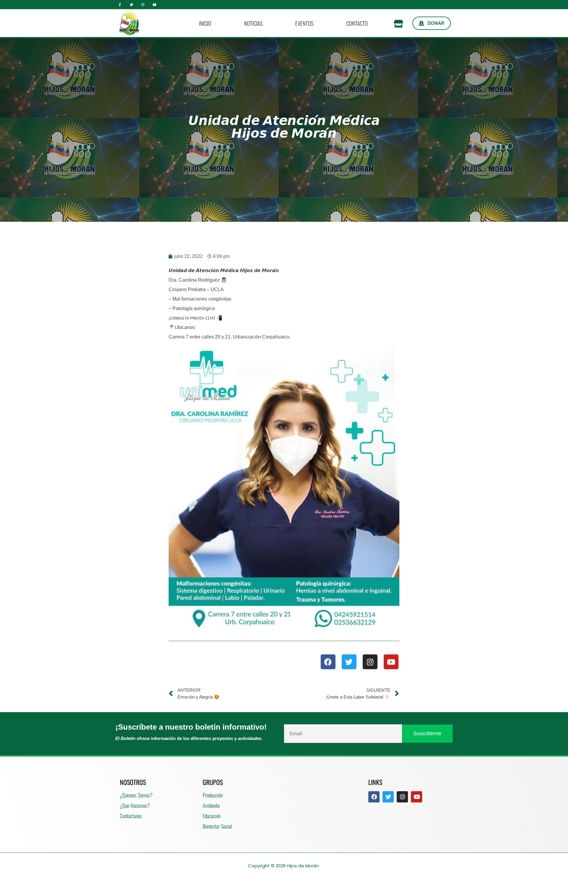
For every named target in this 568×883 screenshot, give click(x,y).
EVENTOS (304, 23)
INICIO (205, 23)
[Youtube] (154, 4)
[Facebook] (328, 661)
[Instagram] (143, 4)
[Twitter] (131, 4)
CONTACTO (357, 23)
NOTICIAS (253, 23)
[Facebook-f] (120, 4)
